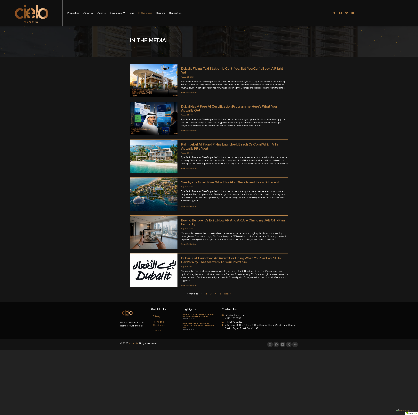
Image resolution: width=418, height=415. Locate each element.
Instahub (133, 343)
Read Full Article (189, 92)
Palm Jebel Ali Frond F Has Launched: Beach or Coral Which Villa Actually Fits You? (229, 146)
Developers (116, 12)
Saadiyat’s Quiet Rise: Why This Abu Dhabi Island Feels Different (230, 182)
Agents (101, 12)
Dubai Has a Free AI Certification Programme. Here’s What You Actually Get (229, 108)
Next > (227, 293)
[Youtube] (353, 13)
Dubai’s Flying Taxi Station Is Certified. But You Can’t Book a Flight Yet (232, 70)
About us (88, 12)
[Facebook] (340, 13)
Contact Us (175, 12)
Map (132, 12)
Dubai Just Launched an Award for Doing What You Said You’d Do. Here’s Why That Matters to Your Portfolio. (231, 260)
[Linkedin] (334, 13)
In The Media (145, 12)
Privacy (157, 316)
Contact (157, 330)
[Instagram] (270, 344)
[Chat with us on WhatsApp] (405, 410)
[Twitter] (346, 13)
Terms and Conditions (159, 323)
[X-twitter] (289, 344)
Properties (73, 12)
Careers (160, 12)
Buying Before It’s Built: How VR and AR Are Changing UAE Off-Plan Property (233, 222)
